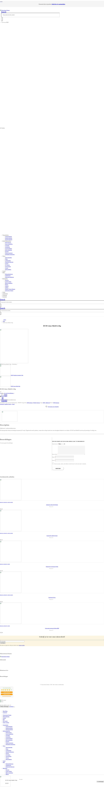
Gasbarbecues (7, 275)
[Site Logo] (5, 10)
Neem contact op (3, 673)
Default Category (36, 402)
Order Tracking (6, 722)
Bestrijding (5, 278)
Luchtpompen (8, 260)
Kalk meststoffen (8, 250)
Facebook (2, 404)
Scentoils (4, 296)
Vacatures (2, 665)
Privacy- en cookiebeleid (5, 662)
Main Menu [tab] (5, 711)
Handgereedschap (8, 238)
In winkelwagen (100, 781)
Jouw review (55, 454)
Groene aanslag (8, 281)
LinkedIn (6, 404)
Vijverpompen (8, 266)
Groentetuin (7, 247)
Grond (8, 564)
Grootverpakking (8, 248)
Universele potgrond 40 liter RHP (52, 628)
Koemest (7, 251)
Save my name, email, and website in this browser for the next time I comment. (70, 463)
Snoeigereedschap (9, 729)
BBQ (3, 272)
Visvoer (6, 268)
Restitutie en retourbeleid (5, 664)
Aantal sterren (55, 443)
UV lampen (7, 265)
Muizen (6, 284)
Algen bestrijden (8, 257)
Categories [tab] (5, 712)
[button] (3, 12)
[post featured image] (10, 499)
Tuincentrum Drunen (7, 715)
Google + (10, 404)
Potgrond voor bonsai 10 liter (52, 566)
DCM (44, 402)
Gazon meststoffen (9, 244)
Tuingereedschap (8, 236)
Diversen (7, 280)
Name (53, 457)
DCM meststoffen (6, 241)
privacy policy (22, 645)
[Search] (2, 19)
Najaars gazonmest (9, 253)
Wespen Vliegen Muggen (10, 289)
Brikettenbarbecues (9, 274)
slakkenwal (48, 402)
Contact (4, 718)
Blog (4, 719)
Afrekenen (11, 706)
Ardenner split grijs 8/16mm (52, 504)
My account (5, 721)
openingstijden (61, 4)
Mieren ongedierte (8, 283)
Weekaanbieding (6, 716)
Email (13, 404)
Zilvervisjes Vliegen (9, 290)
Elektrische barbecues (9, 277)
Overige (6, 263)
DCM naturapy (8, 242)
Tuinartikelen (5, 235)
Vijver (3, 256)
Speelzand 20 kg (52, 597)
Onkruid (6, 286)
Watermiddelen (8, 269)
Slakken (6, 287)
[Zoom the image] (52, 656)
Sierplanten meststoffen (10, 254)
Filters (6, 259)
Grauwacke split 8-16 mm (52, 535)
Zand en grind (10, 502)
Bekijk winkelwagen (5, 706)
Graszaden (7, 245)
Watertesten (2, 667)
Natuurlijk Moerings (9, 262)
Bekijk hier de (55, 4)
